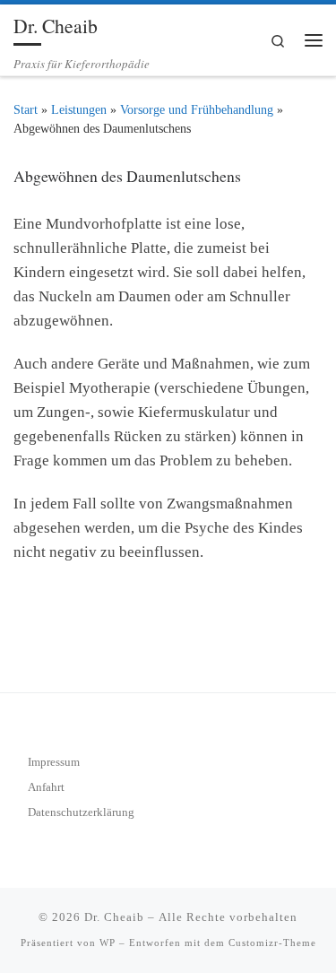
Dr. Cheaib (114, 917)
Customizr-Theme (272, 942)
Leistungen (79, 110)
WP (107, 942)
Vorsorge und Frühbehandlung (196, 110)
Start (25, 110)
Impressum (54, 762)
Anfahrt (46, 787)
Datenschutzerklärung (81, 812)
